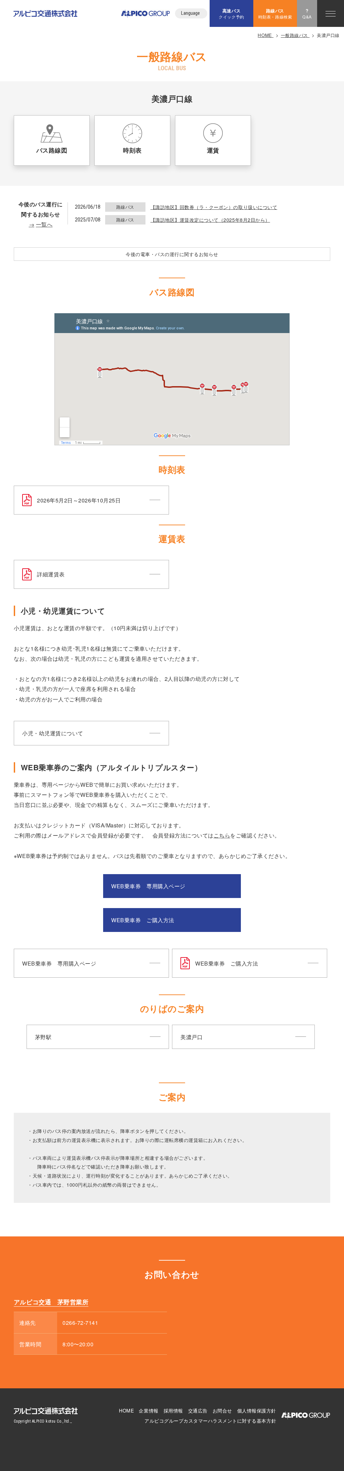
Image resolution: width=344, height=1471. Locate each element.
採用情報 (173, 1410)
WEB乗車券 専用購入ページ (148, 886)
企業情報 (148, 1410)
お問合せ (222, 1410)
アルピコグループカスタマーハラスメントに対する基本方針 (210, 1420)
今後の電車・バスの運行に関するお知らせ (172, 254)
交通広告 (198, 1410)
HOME (126, 1410)
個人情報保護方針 (256, 1410)
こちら (222, 835)
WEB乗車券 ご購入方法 (142, 920)
